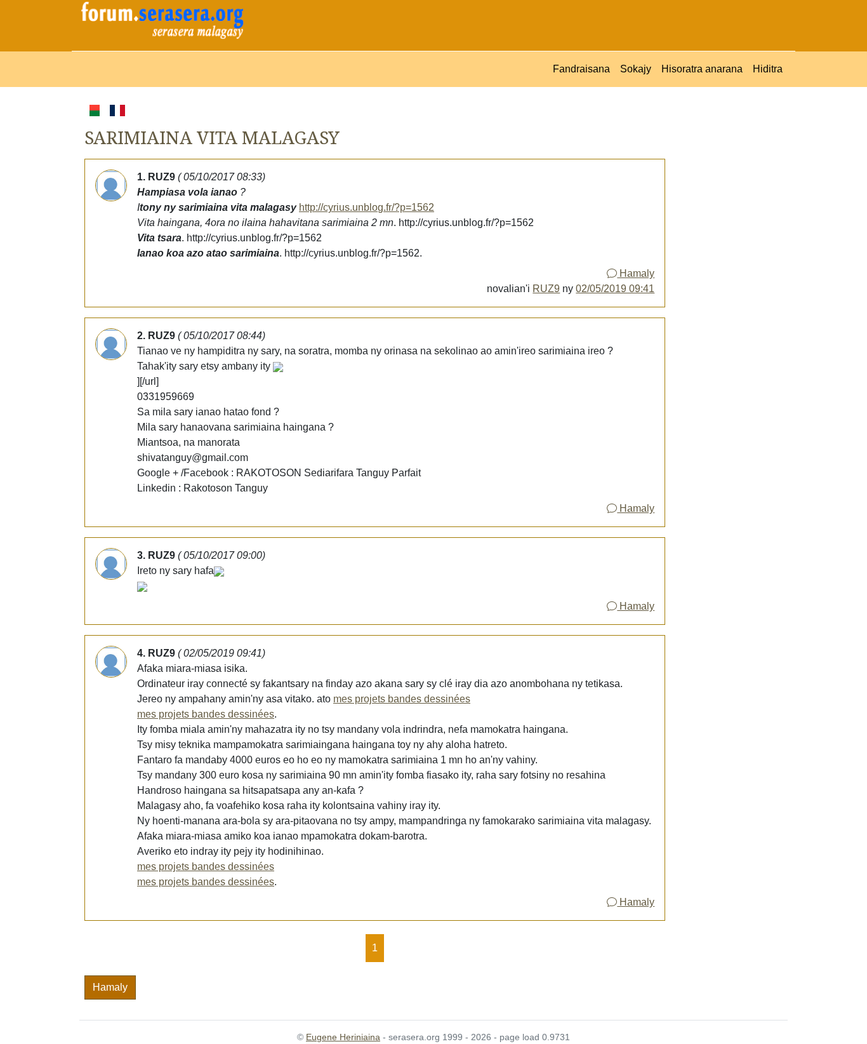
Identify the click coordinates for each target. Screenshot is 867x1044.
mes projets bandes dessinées (401, 698)
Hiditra (768, 69)
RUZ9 (546, 288)
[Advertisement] (726, 292)
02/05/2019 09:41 (615, 288)
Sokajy (635, 69)
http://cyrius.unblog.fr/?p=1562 (366, 207)
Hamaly (635, 273)
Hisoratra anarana (702, 69)
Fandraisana (581, 69)
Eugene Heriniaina (343, 1037)
